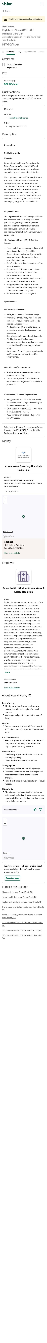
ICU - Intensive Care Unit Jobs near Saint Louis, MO (22, 924)
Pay (19, 51)
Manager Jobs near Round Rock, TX (17, 892)
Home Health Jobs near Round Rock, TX (19, 897)
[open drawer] (42, 4)
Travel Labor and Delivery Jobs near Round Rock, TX (23, 908)
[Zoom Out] (5, 502)
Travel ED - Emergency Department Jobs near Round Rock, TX (22, 916)
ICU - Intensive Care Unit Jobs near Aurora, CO (22, 930)
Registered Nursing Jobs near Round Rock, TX (21, 902)
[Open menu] (3, 51)
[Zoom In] (5, 498)
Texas (7, 11)
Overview (11, 51)
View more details (12, 553)
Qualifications (30, 51)
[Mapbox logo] (8, 536)
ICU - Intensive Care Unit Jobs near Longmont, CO (22, 936)
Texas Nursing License (18, 118)
